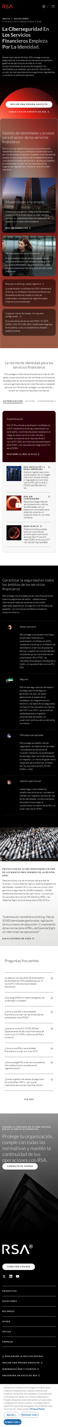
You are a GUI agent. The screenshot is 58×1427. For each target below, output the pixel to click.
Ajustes (11, 1415)
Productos (9, 1291)
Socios (6, 1332)
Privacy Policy (37, 1409)
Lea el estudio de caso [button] (16, 939)
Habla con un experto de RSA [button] (28, 112)
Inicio (6, 19)
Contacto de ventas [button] (20, 1166)
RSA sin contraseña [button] (31, 498)
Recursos (8, 1311)
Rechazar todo (29, 1415)
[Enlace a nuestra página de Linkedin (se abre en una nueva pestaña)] (11, 1276)
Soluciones (21, 19)
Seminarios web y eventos (19, 1369)
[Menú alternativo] (53, 6)
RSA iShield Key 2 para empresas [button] (34, 468)
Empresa (7, 1342)
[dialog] (29, 1405)
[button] (47, 7)
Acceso (30, 401)
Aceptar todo (12, 1422)
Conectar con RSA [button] (18, 1267)
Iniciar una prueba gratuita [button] (29, 104)
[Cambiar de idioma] (43, 6)
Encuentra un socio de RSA (19, 1376)
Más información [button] (16, 228)
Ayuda (6, 1321)
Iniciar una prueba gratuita (21, 1363)
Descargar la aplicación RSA (24, 1356)
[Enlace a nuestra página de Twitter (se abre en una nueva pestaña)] (4, 1276)
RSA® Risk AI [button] (31, 526)
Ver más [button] (29, 1099)
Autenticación (13, 401)
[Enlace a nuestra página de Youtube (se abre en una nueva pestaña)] (17, 1276)
